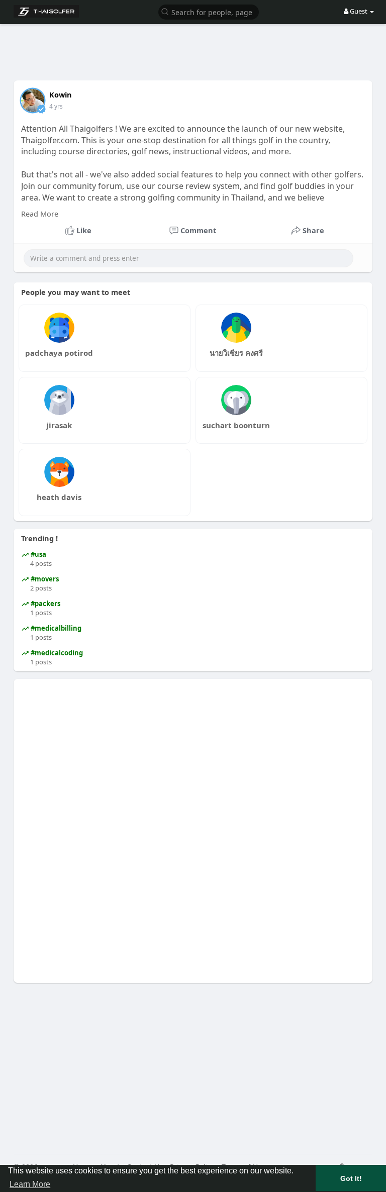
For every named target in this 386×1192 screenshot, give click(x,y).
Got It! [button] (351, 1178)
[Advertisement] (196, 45)
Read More (39, 214)
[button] (208, 11)
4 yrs (56, 106)
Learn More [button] (30, 1184)
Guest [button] (358, 11)
